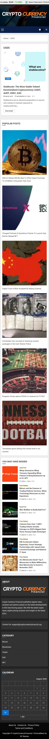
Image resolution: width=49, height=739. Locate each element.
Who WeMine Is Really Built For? (32, 510)
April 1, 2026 (26, 481)
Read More (9, 111)
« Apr (22, 717)
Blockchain (6, 647)
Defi (3, 657)
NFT (4, 663)
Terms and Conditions (24, 728)
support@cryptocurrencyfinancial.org (27, 624)
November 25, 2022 (24, 96)
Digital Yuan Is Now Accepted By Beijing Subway (21, 289)
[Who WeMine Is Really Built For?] (10, 510)
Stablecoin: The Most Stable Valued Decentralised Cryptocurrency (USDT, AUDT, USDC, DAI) (22, 89)
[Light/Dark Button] (41, 30)
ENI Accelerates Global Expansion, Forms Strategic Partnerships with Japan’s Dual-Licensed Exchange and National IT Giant (32, 547)
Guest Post (22, 468)
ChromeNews (39, 733)
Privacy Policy (33, 725)
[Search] (46, 29)
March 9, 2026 (26, 499)
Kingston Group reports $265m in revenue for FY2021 (23, 396)
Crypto (8, 78)
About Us (12, 725)
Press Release (23, 485)
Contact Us (22, 725)
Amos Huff (9, 96)
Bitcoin (5, 642)
